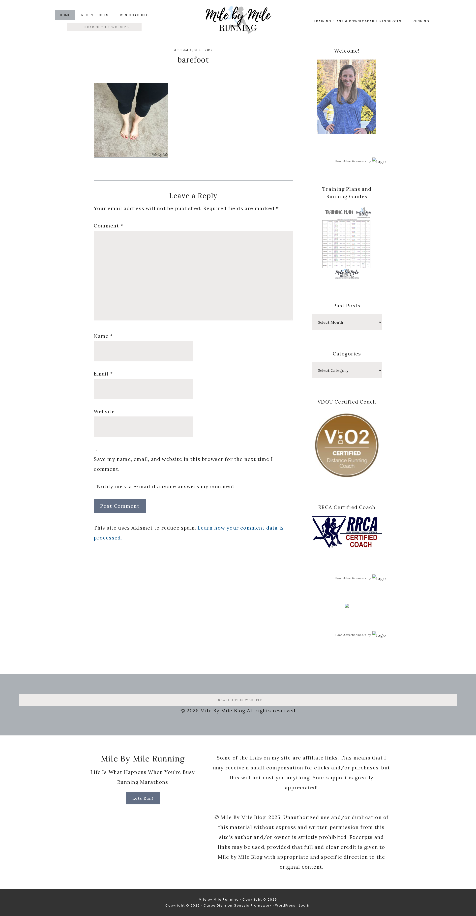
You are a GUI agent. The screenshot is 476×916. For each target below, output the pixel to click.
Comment (108, 225)
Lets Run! (142, 798)
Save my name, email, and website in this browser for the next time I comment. (183, 464)
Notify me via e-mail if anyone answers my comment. (166, 486)
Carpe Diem (215, 905)
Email (103, 374)
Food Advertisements (351, 161)
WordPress (285, 905)
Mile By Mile (238, 21)
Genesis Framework (253, 905)
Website (104, 411)
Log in (305, 905)
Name (103, 336)
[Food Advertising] (347, 606)
